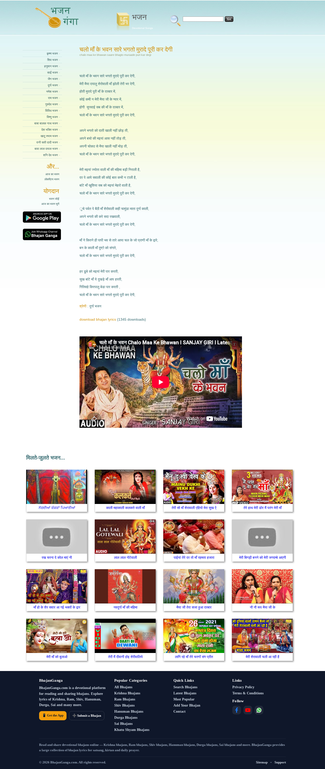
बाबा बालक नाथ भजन (46, 123)
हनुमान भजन (51, 66)
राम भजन (53, 98)
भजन (142, 21)
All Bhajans (123, 687)
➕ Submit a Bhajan (86, 715)
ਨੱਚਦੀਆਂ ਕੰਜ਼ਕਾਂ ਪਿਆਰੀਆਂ (57, 508)
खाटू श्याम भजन (49, 136)
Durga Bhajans (125, 717)
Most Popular (183, 699)
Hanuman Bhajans (128, 711)
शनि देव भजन (50, 155)
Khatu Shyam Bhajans (131, 730)
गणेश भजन (52, 91)
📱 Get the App (52, 715)
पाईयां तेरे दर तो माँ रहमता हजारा (194, 557)
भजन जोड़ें (54, 198)
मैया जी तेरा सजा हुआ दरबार (194, 607)
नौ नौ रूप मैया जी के (262, 607)
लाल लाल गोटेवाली (125, 557)
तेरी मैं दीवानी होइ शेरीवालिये (125, 657)
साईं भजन (52, 72)
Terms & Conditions (248, 693)
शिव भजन (52, 60)
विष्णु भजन (52, 117)
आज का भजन (52, 174)
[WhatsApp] (259, 710)
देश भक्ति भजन (49, 130)
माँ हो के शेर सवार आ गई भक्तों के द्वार (57, 607)
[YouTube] (247, 710)
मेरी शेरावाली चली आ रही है (262, 657)
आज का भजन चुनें (50, 203)
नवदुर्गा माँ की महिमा (125, 607)
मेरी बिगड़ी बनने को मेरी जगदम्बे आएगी (262, 557)
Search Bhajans (185, 687)
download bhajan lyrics (97, 319)
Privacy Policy (243, 687)
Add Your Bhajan (186, 705)
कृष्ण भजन (52, 53)
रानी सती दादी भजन (47, 142)
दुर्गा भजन (53, 85)
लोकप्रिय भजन (51, 179)
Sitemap (262, 762)
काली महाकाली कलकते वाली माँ (125, 508)
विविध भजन (51, 110)
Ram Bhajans (124, 699)
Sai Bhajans (123, 724)
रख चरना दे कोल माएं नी (57, 557)
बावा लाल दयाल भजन (46, 149)
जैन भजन (53, 79)
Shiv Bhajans (124, 705)
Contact (179, 711)
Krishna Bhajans (127, 693)
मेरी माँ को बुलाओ (56, 657)
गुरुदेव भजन (51, 104)
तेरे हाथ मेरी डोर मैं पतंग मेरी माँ (262, 508)
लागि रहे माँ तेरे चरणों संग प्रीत (194, 657)
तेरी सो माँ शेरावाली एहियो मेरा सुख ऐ (194, 508)
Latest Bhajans (184, 693)
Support (280, 762)
